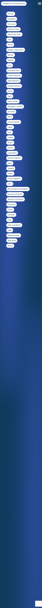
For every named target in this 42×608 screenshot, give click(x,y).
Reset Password (13, 81)
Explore (10, 137)
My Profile (11, 112)
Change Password (14, 86)
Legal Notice (12, 153)
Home (10, 117)
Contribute (11, 204)
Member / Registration (16, 50)
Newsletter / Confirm (15, 106)
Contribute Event (14, 70)
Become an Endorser (15, 194)
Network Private (13, 29)
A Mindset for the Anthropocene (13, 3)
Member (10, 55)
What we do (12, 240)
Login (10, 65)
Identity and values (14, 34)
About (10, 163)
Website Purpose (14, 235)
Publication (12, 19)
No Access (11, 24)
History (10, 246)
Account (11, 14)
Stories (10, 45)
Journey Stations (14, 122)
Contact (10, 148)
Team (10, 220)
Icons (10, 39)
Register (11, 60)
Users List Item (13, 101)
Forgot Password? (14, 75)
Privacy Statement (14, 179)
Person (10, 209)
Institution (11, 215)
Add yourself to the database (18, 189)
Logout (10, 127)
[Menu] (39, 3)
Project (10, 173)
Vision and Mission (14, 225)
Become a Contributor (15, 199)
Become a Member (14, 158)
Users (10, 96)
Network (11, 168)
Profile (10, 91)
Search (10, 143)
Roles (10, 230)
